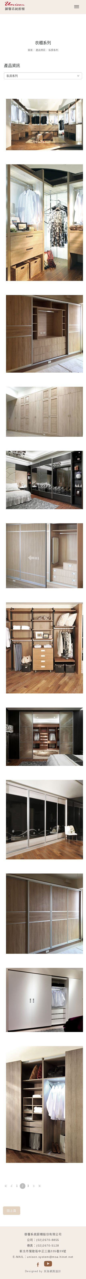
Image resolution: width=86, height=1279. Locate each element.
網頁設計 (55, 1271)
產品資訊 (40, 50)
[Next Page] (34, 1186)
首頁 (30, 50)
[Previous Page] (11, 1186)
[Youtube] (48, 1265)
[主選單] (76, 6)
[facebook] (38, 1265)
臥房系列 (53, 50)
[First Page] (6, 1186)
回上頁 (11, 1210)
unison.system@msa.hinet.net (50, 1256)
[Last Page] (39, 1186)
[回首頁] (25, 7)
